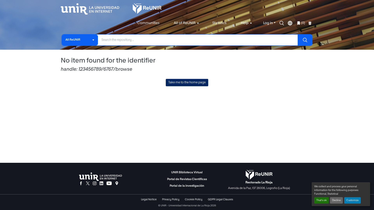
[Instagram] (94, 183)
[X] (88, 183)
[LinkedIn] (101, 183)
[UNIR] (100, 177)
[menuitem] (186, 23)
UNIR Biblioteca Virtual (187, 172)
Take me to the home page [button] (187, 82)
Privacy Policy (170, 199)
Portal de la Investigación (187, 185)
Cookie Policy (193, 199)
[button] (281, 23)
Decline (336, 200)
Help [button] (245, 23)
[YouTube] (109, 183)
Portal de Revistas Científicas (187, 179)
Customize (352, 200)
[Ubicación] (117, 183)
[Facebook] (81, 183)
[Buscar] (305, 40)
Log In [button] (268, 23)
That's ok (321, 200)
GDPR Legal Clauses (220, 199)
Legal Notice (149, 199)
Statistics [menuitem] (219, 23)
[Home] (92, 9)
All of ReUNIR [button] (185, 23)
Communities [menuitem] (148, 23)
